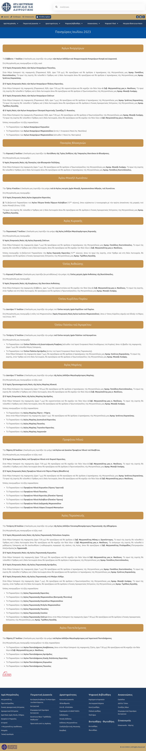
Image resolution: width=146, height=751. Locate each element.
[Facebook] (137, 17)
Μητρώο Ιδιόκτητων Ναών (132, 23)
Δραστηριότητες (52, 23)
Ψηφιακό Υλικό (110, 23)
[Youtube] (140, 17)
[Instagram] (143, 17)
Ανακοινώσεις (92, 23)
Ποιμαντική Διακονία (30, 23)
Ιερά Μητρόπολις (10, 23)
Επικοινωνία (124, 720)
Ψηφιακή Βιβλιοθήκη (72, 23)
